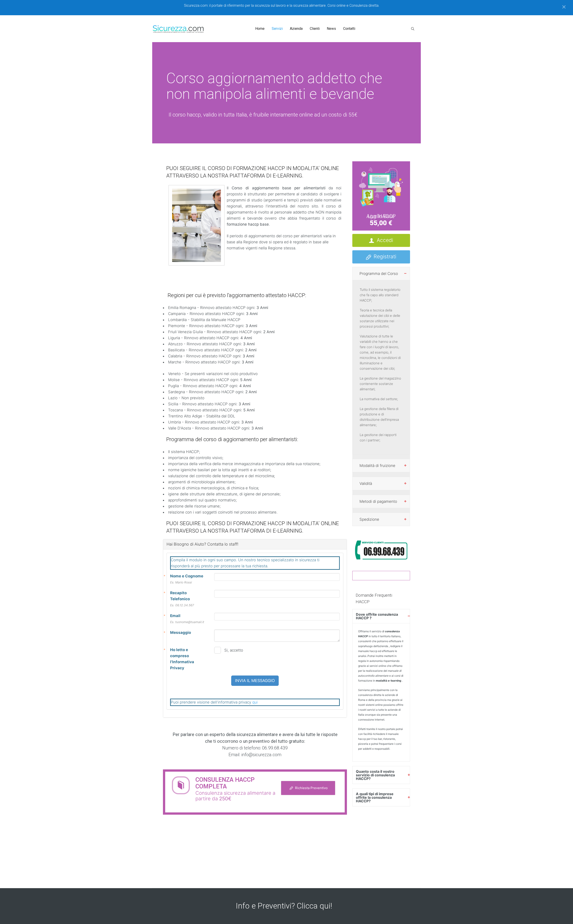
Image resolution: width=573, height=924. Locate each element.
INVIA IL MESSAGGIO (255, 680)
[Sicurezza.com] (178, 28)
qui (255, 702)
